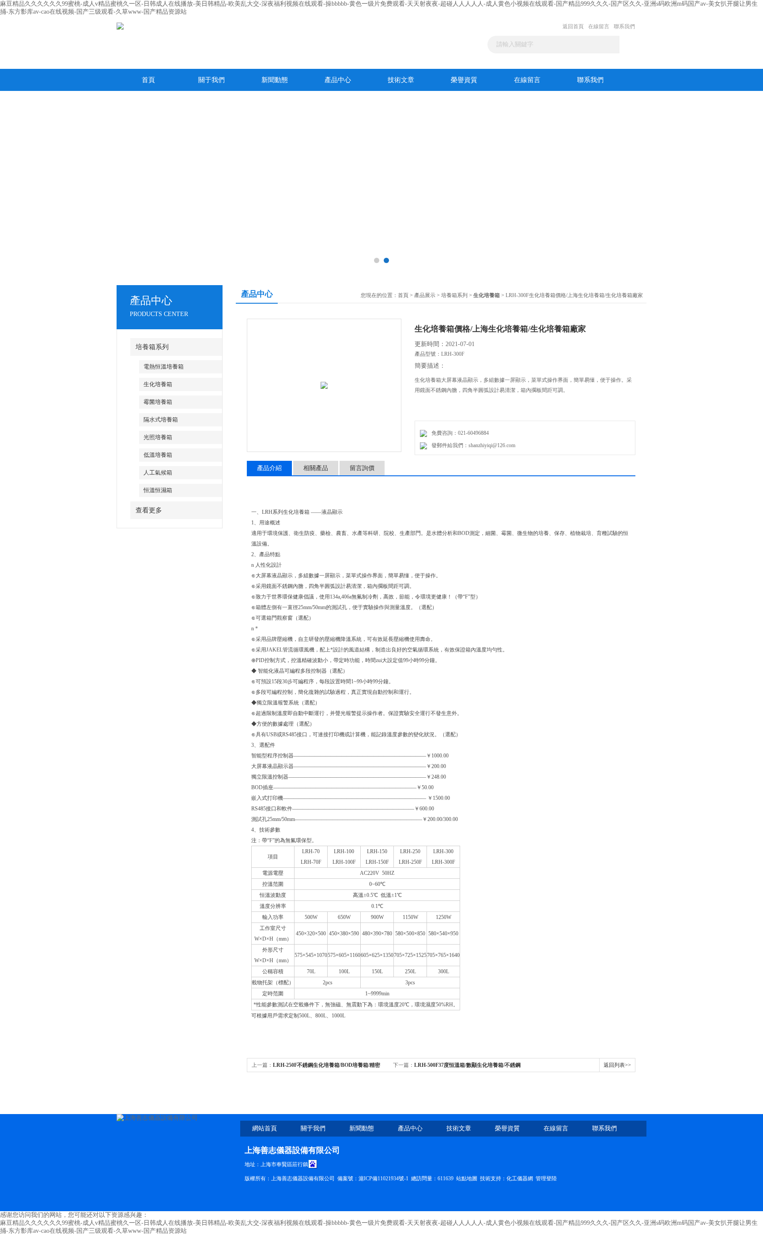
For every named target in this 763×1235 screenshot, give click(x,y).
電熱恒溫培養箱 (164, 366)
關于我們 (211, 79)
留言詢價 (362, 468)
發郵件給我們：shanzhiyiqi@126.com (472, 445)
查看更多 (149, 510)
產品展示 (424, 295)
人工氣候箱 (158, 472)
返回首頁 (573, 26)
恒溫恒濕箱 (158, 490)
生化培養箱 (158, 384)
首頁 (148, 79)
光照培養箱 (158, 437)
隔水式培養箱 (161, 419)
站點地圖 (466, 1178)
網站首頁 (264, 1128)
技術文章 (401, 79)
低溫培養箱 (158, 455)
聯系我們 (624, 26)
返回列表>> (617, 1065)
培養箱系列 (152, 346)
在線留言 (598, 26)
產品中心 (338, 79)
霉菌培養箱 (158, 402)
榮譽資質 (464, 79)
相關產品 (315, 468)
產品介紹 (269, 468)
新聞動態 (274, 79)
